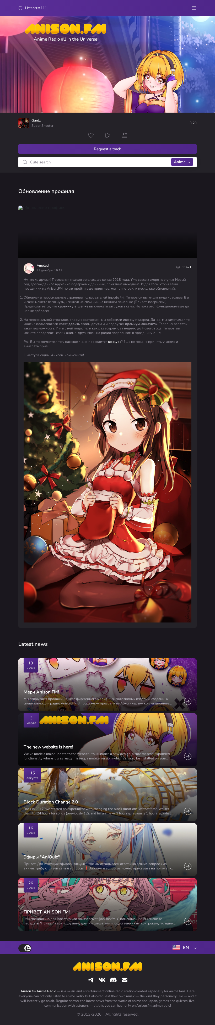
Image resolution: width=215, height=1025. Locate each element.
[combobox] (183, 947)
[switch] (24, 948)
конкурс (114, 341)
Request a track (107, 149)
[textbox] (183, 947)
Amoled (43, 265)
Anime (180, 161)
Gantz (36, 120)
